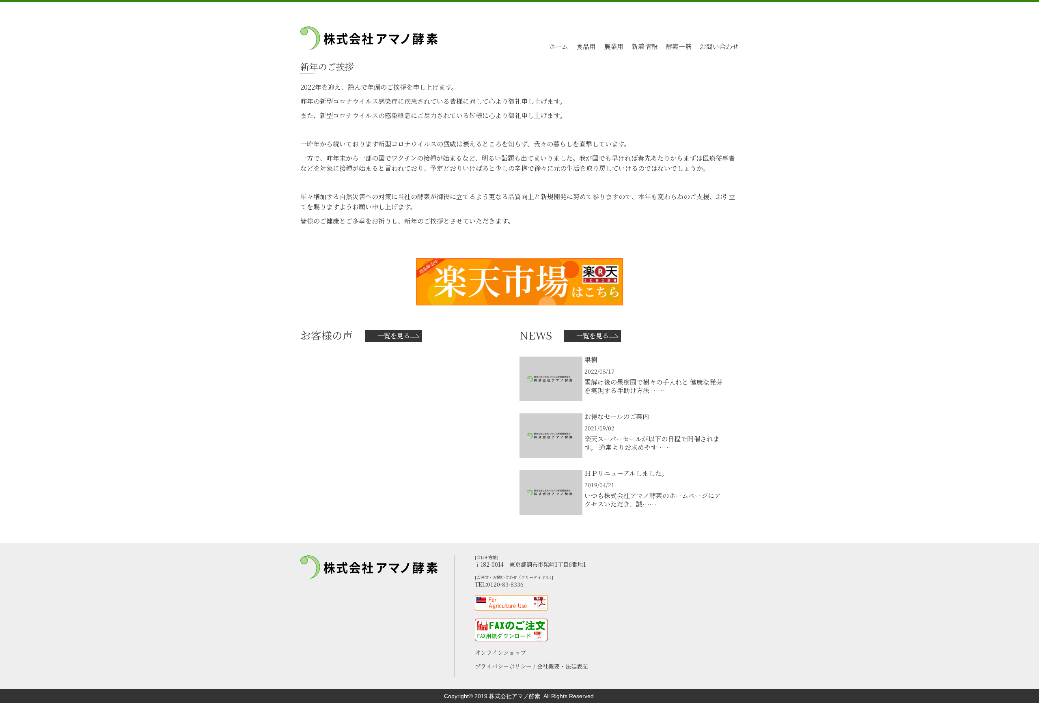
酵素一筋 (679, 46)
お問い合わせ (719, 46)
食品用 (586, 46)
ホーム (558, 46)
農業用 (613, 46)
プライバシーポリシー (504, 666)
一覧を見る (393, 335)
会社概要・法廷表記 (562, 666)
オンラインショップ (500, 652)
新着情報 (644, 46)
